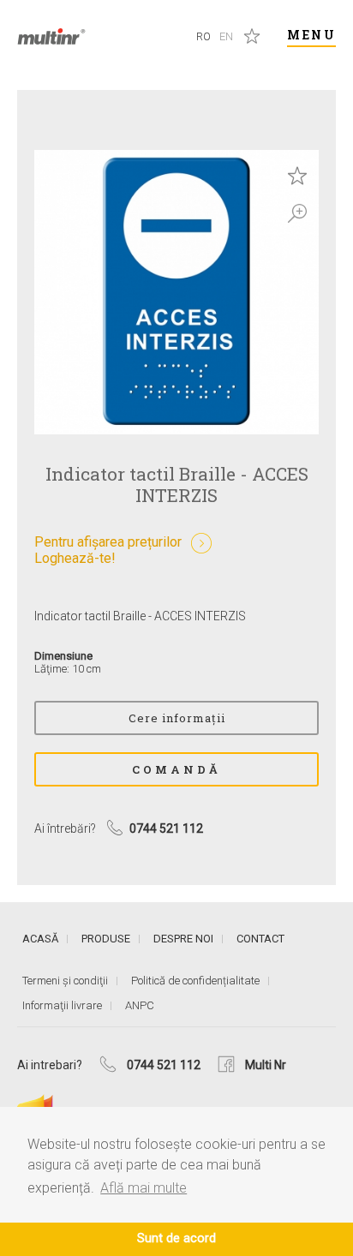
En (226, 36)
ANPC (139, 1005)
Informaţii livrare (62, 1005)
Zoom (297, 213)
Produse (105, 938)
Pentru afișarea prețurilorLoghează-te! (108, 550)
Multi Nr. (51, 36)
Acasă (40, 938)
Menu (311, 35)
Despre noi (183, 938)
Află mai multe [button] (143, 1188)
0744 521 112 (163, 1065)
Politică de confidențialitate (195, 980)
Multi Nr (265, 1065)
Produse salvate (252, 36)
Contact (260, 938)
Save (297, 175)
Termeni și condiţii (65, 980)
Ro (203, 36)
